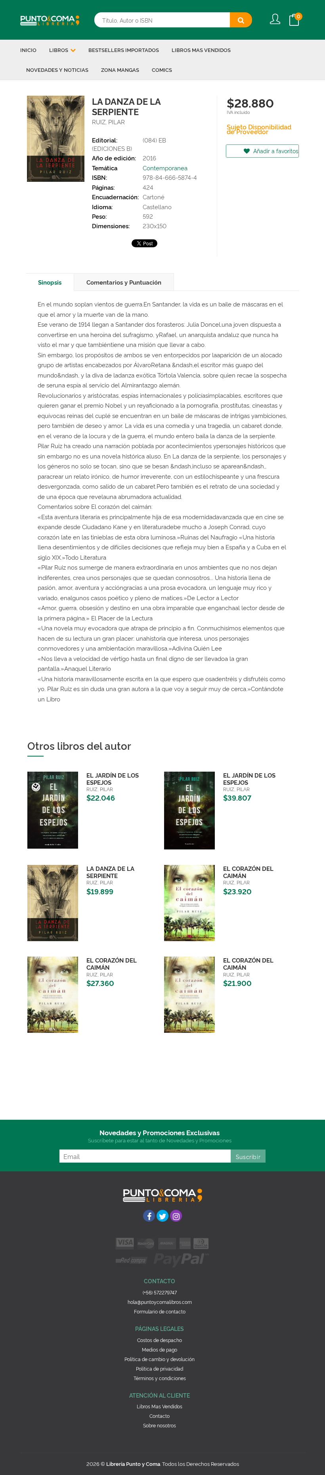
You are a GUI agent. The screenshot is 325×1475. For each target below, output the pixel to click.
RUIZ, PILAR (108, 121)
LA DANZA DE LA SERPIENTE (110, 872)
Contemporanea (165, 168)
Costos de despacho (159, 1339)
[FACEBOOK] (149, 1216)
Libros (59, 49)
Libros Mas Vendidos (159, 1406)
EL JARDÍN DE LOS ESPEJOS (112, 778)
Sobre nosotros (159, 1425)
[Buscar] (241, 19)
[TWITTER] (162, 1216)
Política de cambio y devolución (159, 1359)
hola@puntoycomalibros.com (160, 1301)
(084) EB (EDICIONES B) (129, 144)
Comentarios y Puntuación (123, 282)
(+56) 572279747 (160, 1292)
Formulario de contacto (159, 1311)
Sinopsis (49, 282)
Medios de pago (159, 1349)
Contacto (159, 1415)
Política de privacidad (159, 1368)
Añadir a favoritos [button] (275, 150)
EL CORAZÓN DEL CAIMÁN (248, 872)
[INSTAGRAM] (176, 1216)
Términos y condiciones (160, 1378)
